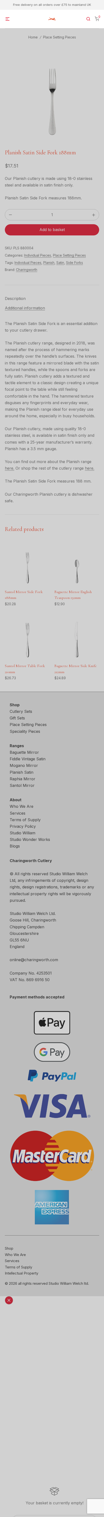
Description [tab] (15, 298)
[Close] (9, 1300)
